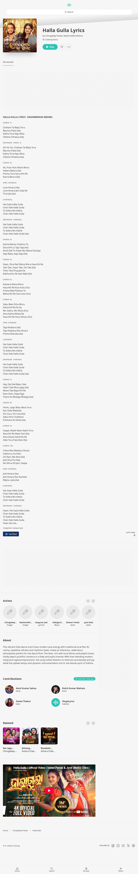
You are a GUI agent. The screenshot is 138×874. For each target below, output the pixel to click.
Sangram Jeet (41, 622)
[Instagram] (118, 845)
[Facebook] (113, 845)
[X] (128, 845)
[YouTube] (123, 845)
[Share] (69, 47)
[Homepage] (69, 5)
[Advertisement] (69, 90)
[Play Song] (11, 737)
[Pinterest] (133, 845)
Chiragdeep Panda (53, 35)
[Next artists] (93, 601)
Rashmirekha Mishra (73, 35)
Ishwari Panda (72, 622)
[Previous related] (88, 723)
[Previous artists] (88, 601)
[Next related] (93, 723)
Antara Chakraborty (32, 751)
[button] (8, 62)
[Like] (62, 47)
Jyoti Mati (88, 622)
